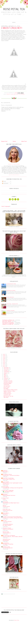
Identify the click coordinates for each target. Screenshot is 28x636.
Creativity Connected (10, 310)
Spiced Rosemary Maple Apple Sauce (11, 502)
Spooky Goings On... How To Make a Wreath (12, 536)
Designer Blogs (16, 620)
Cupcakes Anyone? (8, 382)
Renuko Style (6, 531)
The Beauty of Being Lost (8, 320)
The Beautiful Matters (8, 524)
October (6, 370)
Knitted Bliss (6, 486)
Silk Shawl (6, 397)
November (6, 369)
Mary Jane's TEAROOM (8, 490)
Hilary (12, 94)
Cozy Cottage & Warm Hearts (10, 389)
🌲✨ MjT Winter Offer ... (8, 491)
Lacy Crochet (6, 481)
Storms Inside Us (7, 532)
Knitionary (5, 470)
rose (15, 94)
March (5, 377)
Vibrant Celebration (10, 297)
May (5, 374)
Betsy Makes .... (6, 513)
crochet (8, 94)
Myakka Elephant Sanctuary (9, 495)
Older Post (24, 141)
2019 (4, 357)
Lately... (4, 499)
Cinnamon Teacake (8, 381)
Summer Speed (6, 506)
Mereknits (5, 494)
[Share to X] (20, 93)
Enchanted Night (7, 383)
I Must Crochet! (7, 392)
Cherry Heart (6, 498)
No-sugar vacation (7, 525)
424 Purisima (6, 543)
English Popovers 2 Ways (9, 391)
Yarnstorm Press (6, 539)
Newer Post (4, 141)
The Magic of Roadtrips (8, 544)
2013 (4, 365)
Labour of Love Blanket (8, 529)
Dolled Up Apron (7, 393)
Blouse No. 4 (5, 471)
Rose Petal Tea (14, 9)
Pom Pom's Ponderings (8, 478)
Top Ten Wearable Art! (8, 547)
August (6, 373)
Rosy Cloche (6, 387)
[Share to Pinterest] (23, 93)
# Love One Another (7, 521)
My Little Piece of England (9, 535)
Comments (5, 183)
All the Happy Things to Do (9, 479)
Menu (14, 22)
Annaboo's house (7, 528)
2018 (4, 358)
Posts (4, 181)
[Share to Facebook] (21, 93)
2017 (4, 359)
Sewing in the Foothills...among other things (13, 517)
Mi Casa (4, 520)
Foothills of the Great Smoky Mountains (12, 516)
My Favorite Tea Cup (8, 396)
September (7, 371)
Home (14, 141)
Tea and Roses (7, 386)
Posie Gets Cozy (6, 509)
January (6, 379)
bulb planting (6, 540)
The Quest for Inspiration (8, 323)
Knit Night (6, 388)
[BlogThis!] (19, 93)
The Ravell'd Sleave (7, 474)
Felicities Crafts (6, 546)
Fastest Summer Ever (7, 510)
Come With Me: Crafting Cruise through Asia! (13, 487)
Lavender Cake (7, 394)
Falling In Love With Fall (7, 324)
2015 (4, 362)
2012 (4, 366)
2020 (4, 355)
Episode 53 (5, 514)
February (6, 378)
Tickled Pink (6, 384)
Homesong (5, 501)
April (5, 375)
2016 (4, 361)
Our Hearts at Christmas (8, 322)
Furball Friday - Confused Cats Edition (11, 475)
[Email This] (18, 93)
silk (20, 94)
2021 (4, 354)
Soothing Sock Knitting (10, 290)
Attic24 (4, 505)
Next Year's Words (6, 321)
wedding (23, 94)
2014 (4, 363)
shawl (17, 94)
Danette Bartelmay (14, 164)
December (6, 367)
